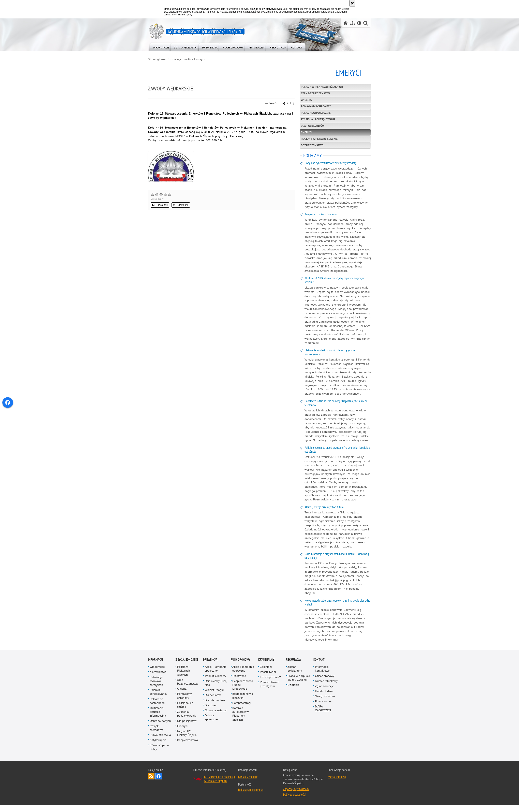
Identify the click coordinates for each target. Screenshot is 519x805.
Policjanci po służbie (316, 113)
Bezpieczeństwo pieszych (242, 695)
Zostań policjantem (294, 668)
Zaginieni (266, 666)
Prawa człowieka (160, 734)
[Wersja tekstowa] (359, 23)
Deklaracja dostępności (157, 700)
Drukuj (290, 103)
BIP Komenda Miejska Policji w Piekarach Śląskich (219, 779)
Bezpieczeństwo (312, 145)
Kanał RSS (151, 776)
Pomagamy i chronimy (316, 106)
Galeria (306, 100)
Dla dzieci (211, 705)
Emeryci (199, 59)
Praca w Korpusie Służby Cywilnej (298, 677)
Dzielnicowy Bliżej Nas (216, 682)
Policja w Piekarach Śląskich (322, 87)
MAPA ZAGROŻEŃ (323, 708)
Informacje (155, 659)
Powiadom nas (324, 701)
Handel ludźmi (324, 691)
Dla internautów (215, 700)
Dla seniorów (213, 695)
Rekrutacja (293, 659)
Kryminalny (266, 659)
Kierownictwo (158, 671)
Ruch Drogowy (240, 659)
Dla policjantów (312, 126)
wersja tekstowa (337, 777)
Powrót (272, 103)
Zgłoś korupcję (324, 686)
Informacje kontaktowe (322, 668)
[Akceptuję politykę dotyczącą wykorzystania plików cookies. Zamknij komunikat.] (352, 3)
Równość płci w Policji (159, 747)
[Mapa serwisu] (352, 23)
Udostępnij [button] (162, 205)
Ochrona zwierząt (216, 710)
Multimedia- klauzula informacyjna (158, 711)
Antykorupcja (158, 740)
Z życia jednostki (180, 59)
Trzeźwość (239, 675)
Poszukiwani (268, 671)
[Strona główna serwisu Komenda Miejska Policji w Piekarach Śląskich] (346, 23)
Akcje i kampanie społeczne (215, 668)
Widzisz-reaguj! (214, 689)
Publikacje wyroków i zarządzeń (156, 680)
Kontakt (319, 659)
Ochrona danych (160, 720)
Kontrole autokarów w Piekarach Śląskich (240, 713)
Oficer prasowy (324, 675)
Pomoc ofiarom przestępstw (269, 684)
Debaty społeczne (211, 717)
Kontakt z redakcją (248, 777)
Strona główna (157, 59)
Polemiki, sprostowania (158, 691)
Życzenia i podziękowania (318, 119)
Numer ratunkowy (326, 681)
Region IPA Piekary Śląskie (319, 138)
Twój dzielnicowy (215, 675)
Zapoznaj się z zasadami (296, 789)
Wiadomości (157, 666)
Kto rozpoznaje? (270, 677)
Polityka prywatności (294, 794)
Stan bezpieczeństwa (315, 93)
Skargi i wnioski (325, 696)
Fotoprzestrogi (241, 702)
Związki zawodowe (156, 727)
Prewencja (210, 659)
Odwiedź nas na (158, 776)
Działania (293, 684)
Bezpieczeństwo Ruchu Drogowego (242, 684)
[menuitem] (161, 46)
